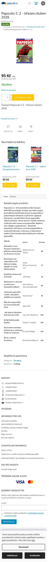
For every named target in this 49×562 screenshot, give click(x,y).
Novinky (4, 431)
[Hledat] (29, 3)
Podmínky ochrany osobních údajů (14, 427)
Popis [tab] (6, 196)
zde (33, 540)
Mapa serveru (6, 434)
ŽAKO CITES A (6, 450)
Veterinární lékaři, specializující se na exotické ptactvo (22, 458)
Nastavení (23, 547)
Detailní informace (8, 118)
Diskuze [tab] (13, 196)
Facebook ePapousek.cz (14, 395)
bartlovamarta (10, 399)
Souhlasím (35, 555)
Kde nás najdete (7, 437)
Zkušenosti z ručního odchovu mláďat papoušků (20, 454)
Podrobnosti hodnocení (35, 27)
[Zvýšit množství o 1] (10, 95)
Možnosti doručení (8, 90)
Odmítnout (12, 555)
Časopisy (17, 360)
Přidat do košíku (24, 97)
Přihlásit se (9, 522)
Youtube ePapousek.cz (14, 402)
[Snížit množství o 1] (10, 98)
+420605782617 (11, 387)
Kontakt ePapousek (9, 469)
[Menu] (43, 3)
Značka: (18, 29)
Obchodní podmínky (9, 421)
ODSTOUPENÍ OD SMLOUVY (11, 424)
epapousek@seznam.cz (14, 383)
